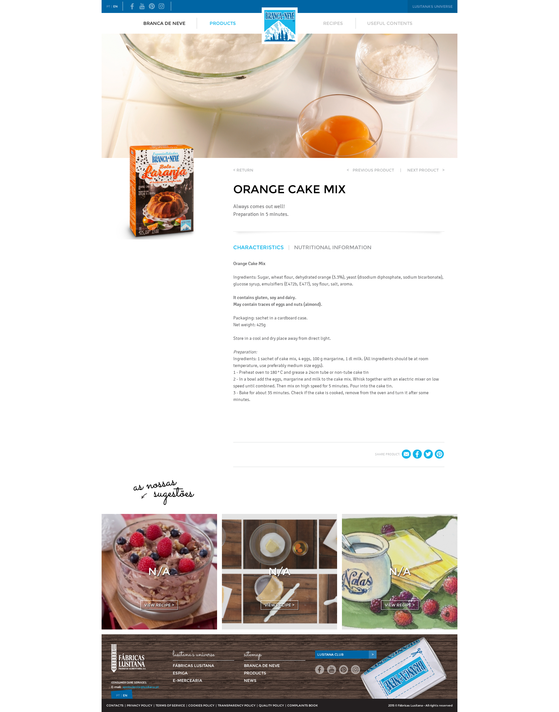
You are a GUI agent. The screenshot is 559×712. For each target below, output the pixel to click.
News (250, 680)
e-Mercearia (187, 680)
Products (223, 23)
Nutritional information (332, 247)
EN (115, 6)
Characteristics (258, 247)
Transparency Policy (237, 705)
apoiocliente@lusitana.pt (141, 687)
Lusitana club (345, 654)
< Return (243, 170)
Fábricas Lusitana (193, 665)
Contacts (115, 705)
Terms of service (170, 705)
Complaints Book (302, 705)
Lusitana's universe (432, 6)
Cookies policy (201, 705)
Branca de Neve (164, 23)
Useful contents (389, 23)
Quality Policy (271, 705)
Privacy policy (139, 705)
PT (108, 6)
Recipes (333, 23)
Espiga (180, 673)
